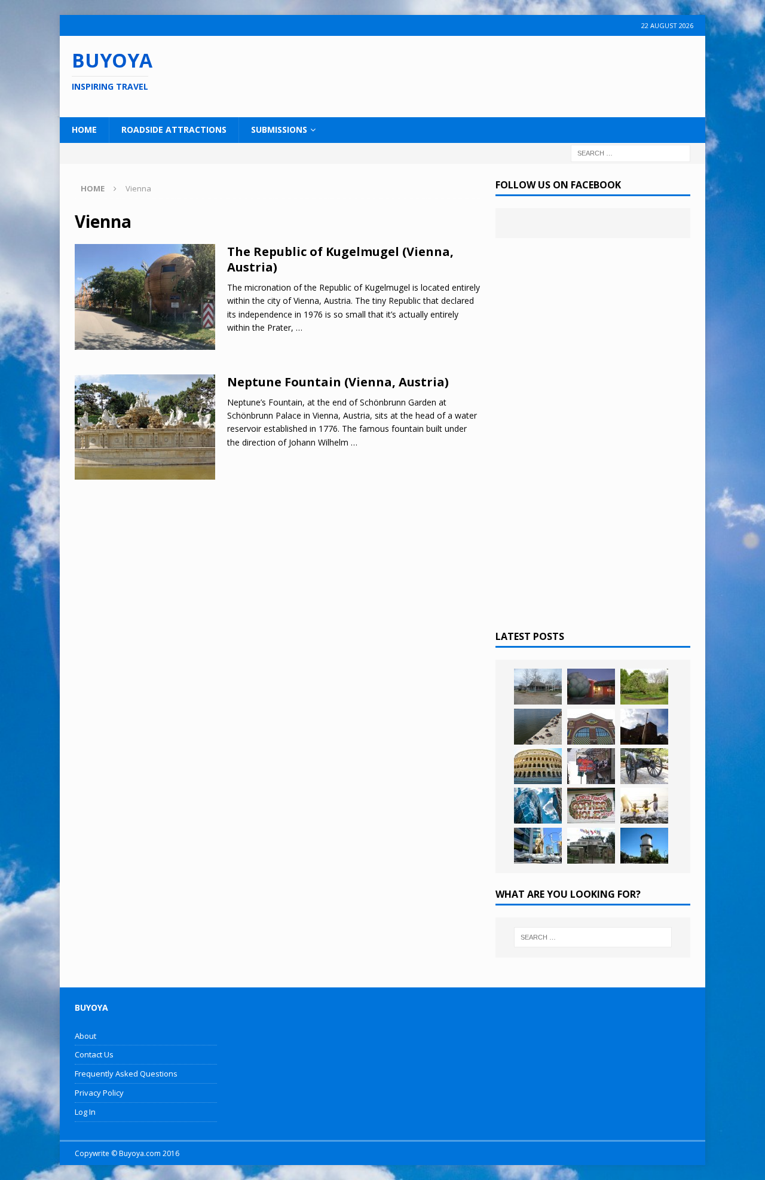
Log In (85, 1111)
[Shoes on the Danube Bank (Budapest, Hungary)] (538, 727)
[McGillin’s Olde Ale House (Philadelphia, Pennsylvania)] (591, 766)
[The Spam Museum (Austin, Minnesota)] (591, 727)
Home (84, 129)
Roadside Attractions (174, 129)
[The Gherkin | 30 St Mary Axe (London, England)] (538, 806)
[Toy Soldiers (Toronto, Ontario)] (538, 846)
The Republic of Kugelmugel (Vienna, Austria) (340, 259)
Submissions (279, 129)
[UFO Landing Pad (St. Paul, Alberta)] (591, 846)
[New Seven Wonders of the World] (538, 766)
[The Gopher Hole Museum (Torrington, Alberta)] (591, 806)
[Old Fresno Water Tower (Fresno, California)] (644, 846)
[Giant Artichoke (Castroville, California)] (591, 687)
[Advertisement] (459, 75)
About (85, 1035)
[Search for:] (630, 152)
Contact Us (94, 1054)
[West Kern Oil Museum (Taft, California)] (538, 687)
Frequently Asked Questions (126, 1073)
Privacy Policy (99, 1092)
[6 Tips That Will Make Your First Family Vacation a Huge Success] (644, 806)
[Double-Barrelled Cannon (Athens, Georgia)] (644, 766)
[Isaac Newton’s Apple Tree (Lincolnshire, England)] (644, 687)
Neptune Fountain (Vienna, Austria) (338, 382)
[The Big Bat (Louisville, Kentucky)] (644, 727)
